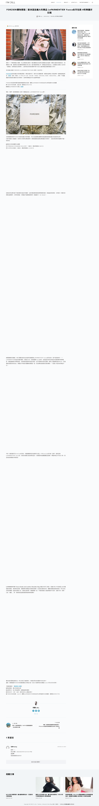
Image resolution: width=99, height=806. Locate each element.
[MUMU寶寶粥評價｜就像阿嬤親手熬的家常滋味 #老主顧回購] (74, 64)
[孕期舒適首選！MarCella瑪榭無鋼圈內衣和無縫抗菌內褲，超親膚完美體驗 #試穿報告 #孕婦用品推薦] (79, 784)
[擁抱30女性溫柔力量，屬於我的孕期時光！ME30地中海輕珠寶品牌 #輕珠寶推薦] (49, 784)
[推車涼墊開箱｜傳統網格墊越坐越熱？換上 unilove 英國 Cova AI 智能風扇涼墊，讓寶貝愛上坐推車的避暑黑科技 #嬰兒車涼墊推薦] (74, 32)
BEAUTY (66, 2)
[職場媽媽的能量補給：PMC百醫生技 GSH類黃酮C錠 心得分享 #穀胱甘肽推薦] (74, 54)
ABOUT (53, 2)
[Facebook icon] (33, 711)
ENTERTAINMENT (84, 2)
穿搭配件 (61, 16)
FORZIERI (9, 73)
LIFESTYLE (74, 2)
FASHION (58, 2)
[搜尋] (92, 2)
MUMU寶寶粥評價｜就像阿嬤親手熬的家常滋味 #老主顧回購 (84, 64)
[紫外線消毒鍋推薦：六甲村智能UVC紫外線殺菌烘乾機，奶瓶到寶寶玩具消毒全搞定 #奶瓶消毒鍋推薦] (74, 44)
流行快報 (57, 16)
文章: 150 (36, 713)
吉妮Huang (14, 746)
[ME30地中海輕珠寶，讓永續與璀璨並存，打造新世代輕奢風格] (20, 784)
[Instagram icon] (39, 711)
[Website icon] (36, 711)
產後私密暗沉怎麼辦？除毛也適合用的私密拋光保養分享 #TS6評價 (84, 72)
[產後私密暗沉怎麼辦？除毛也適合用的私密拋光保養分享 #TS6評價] (74, 72)
